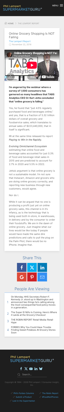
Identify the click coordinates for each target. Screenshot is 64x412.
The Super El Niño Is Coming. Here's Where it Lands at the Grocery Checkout (34, 313)
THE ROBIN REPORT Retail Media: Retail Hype (32, 321)
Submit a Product (24, 397)
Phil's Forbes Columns (24, 393)
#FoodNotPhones (50, 397)
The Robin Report (50, 393)
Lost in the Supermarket (24, 401)
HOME (10, 23)
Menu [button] (55, 5)
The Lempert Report (20, 41)
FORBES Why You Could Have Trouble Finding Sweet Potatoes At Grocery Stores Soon (33, 330)
